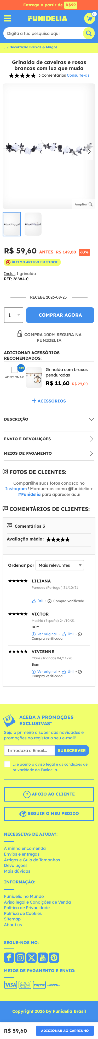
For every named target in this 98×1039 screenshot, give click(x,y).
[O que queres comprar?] (7, 18)
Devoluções (15, 865)
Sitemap (12, 918)
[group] (12, 224)
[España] (9, 958)
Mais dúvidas (17, 871)
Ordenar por (21, 565)
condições (73, 764)
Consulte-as (78, 75)
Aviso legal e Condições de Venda (37, 902)
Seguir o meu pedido (52, 813)
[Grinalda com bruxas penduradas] (34, 377)
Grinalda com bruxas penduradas (67, 372)
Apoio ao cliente (53, 794)
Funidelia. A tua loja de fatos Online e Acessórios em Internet (47, 18)
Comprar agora (60, 315)
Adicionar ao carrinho (65, 1031)
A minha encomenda (25, 848)
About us (13, 924)
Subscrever (72, 750)
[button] (89, 152)
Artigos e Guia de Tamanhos (32, 859)
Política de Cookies (23, 913)
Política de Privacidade (27, 907)
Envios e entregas (21, 854)
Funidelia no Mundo (24, 896)
